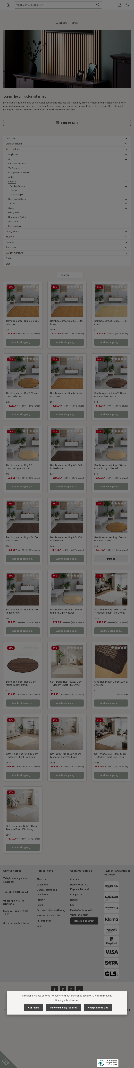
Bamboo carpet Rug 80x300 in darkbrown (66, 539)
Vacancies (42, 884)
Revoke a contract (84, 921)
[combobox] (54, 5)
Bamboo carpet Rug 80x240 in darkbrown (22, 611)
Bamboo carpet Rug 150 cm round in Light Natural (110, 467)
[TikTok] (79, 989)
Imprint (40, 905)
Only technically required (63, 1007)
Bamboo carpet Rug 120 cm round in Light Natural (66, 611)
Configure (33, 1007)
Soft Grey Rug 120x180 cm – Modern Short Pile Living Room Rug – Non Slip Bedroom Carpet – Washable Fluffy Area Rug (22, 828)
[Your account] (119, 5)
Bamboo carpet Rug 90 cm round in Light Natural (21, 467)
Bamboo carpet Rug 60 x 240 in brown (66, 395)
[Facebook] (54, 989)
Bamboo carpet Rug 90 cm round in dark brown (21, 683)
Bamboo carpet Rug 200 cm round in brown (110, 539)
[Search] (98, 5)
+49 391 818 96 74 (15, 892)
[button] (126, 138)
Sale (39, 926)
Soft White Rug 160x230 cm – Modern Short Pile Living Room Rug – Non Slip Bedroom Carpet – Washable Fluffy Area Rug (110, 755)
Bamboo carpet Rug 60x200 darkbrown (22, 539)
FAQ (72, 905)
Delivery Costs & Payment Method (79, 887)
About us (41, 879)
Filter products (69, 123)
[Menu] (111, 5)
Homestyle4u (45, 870)
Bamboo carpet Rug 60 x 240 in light (110, 322)
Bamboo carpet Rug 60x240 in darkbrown (66, 467)
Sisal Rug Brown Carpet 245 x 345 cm (111, 683)
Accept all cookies (98, 1007)
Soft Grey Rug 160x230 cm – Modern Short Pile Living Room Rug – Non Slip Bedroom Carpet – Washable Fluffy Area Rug (66, 755)
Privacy (41, 899)
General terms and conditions (47, 892)
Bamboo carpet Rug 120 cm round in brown (22, 395)
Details (111, 558)
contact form (21, 923)
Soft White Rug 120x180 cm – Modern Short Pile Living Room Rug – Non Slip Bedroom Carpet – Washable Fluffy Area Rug (110, 611)
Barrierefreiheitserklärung (51, 910)
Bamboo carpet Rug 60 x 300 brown (66, 322)
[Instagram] (71, 989)
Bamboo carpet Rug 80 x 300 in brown (22, 322)
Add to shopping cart (23, 342)
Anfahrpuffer (44, 920)
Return (74, 899)
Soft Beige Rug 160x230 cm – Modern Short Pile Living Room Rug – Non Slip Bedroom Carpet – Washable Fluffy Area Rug (66, 683)
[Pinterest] (63, 989)
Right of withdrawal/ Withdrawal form (81, 912)
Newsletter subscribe (48, 915)
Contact (74, 879)
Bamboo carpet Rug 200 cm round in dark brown (110, 395)
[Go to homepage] (8, 5)
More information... (102, 995)
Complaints (76, 894)
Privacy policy (62, 1000)
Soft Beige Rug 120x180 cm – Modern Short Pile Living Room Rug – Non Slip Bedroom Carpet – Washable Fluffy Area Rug (22, 755)
